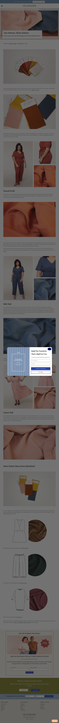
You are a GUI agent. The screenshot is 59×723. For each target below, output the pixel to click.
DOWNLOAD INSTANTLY (41, 368)
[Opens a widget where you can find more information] (55, 721)
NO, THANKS (41, 372)
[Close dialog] (49, 349)
